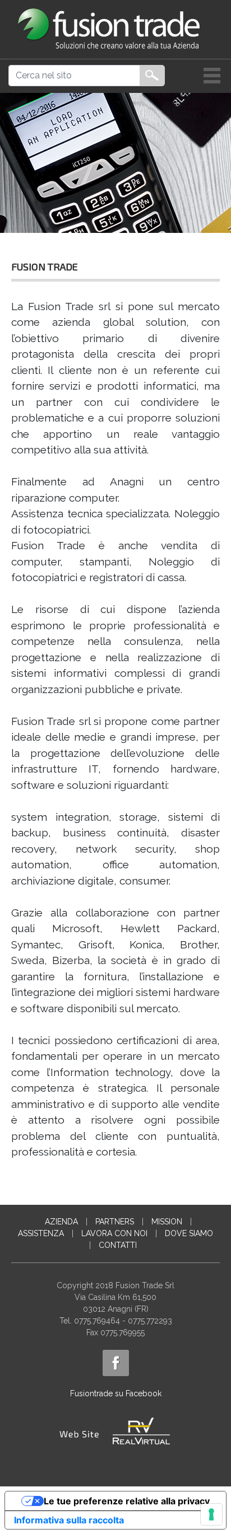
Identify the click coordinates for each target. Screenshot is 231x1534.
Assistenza (41, 1233)
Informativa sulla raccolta (69, 1520)
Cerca (152, 75)
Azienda (61, 1221)
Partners (114, 1221)
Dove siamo (189, 1233)
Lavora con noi (114, 1233)
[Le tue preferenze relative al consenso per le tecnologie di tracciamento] (211, 1514)
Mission (166, 1221)
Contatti (118, 1245)
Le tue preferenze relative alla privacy (127, 1501)
